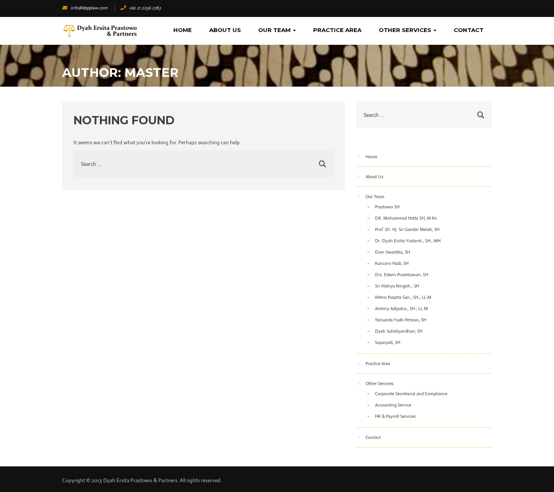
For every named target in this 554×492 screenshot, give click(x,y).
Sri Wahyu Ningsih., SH (397, 286)
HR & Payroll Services (395, 416)
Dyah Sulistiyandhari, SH (398, 331)
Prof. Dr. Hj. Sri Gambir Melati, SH (407, 229)
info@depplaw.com (88, 8)
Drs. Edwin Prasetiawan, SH (401, 275)
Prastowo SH (387, 207)
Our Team (275, 30)
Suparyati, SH (387, 342)
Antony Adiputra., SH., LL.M (401, 309)
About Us (225, 30)
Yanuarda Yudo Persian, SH (400, 320)
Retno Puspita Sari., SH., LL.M (403, 297)
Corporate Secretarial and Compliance (411, 394)
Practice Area (337, 30)
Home (182, 30)
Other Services (406, 30)
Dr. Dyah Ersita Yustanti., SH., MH (408, 241)
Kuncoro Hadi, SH (392, 263)
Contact (469, 30)
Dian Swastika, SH (392, 252)
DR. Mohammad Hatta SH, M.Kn (406, 218)
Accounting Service (393, 405)
